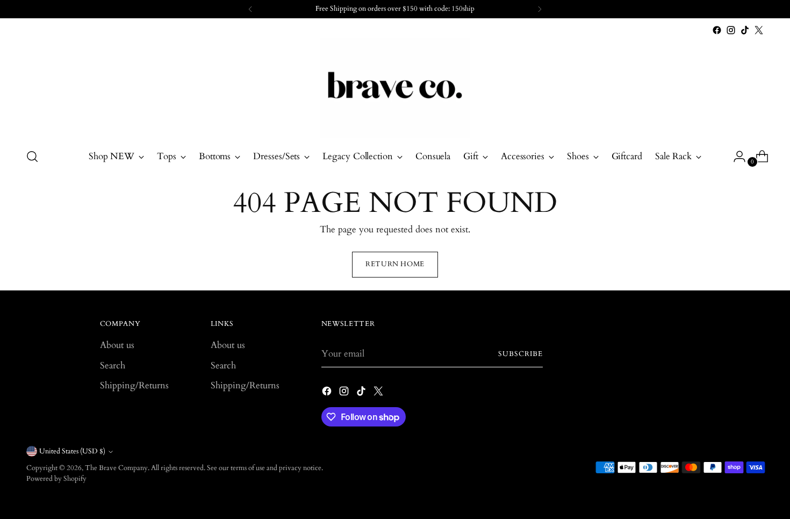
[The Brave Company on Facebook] (717, 30)
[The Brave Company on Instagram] (731, 30)
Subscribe (520, 354)
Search (112, 365)
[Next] (539, 9)
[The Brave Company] (395, 88)
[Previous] (250, 9)
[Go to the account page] (735, 156)
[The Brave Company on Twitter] (759, 30)
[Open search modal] (32, 156)
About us (117, 345)
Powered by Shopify (56, 479)
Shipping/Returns (134, 385)
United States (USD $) (72, 451)
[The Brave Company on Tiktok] (745, 30)
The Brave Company (116, 468)
